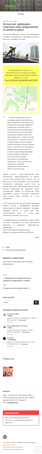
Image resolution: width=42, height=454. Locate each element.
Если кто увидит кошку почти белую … (17, 325)
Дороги (23, 250)
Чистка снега (10, 337)
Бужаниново (10, 250)
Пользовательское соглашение (13, 447)
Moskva (10, 315)
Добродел (17, 250)
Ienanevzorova (12, 339)
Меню (22, 14)
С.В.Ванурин (8, 442)
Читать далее (22, 320)
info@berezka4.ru (12, 402)
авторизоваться (8, 264)
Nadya (10, 327)
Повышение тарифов (13, 313)
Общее (8, 247)
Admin (15, 21)
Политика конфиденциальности (13, 449)
